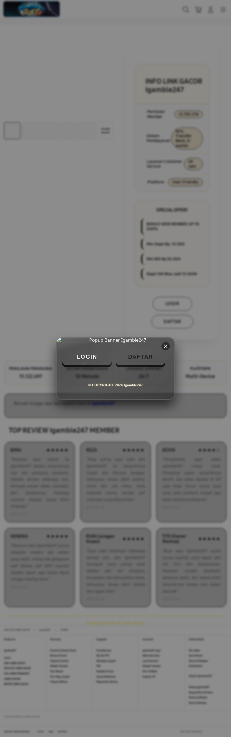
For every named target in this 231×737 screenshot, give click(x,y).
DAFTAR (140, 357)
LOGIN (87, 357)
